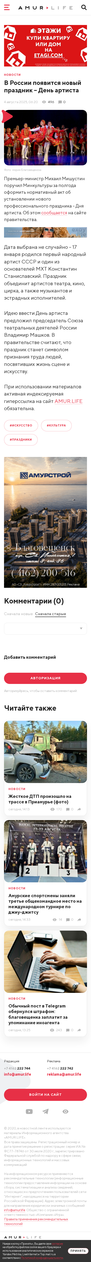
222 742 (60, 1068)
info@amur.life (17, 1074)
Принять (78, 1250)
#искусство (21, 425)
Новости (12, 74)
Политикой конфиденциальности (42, 1257)
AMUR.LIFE (69, 401)
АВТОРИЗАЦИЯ (45, 678)
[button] (65, 1111)
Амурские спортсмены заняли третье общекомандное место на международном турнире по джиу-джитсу (45, 904)
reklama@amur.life (64, 1074)
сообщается (54, 212)
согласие (57, 1243)
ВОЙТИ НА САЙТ (45, 1095)
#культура (56, 425)
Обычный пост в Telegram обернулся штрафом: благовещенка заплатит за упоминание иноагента (38, 1014)
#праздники (21, 439)
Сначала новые (18, 613)
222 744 (17, 1068)
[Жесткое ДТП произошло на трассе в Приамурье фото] (80, 809)
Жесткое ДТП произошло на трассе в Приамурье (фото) (40, 798)
